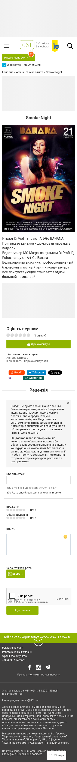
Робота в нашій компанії (17, 651)
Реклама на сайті (12, 647)
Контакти (34, 674)
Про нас (22, 674)
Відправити (22, 610)
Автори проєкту (50, 674)
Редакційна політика (29, 754)
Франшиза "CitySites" (15, 656)
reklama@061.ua (12, 693)
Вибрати (17, 573)
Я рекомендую (40, 344)
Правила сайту (45, 751)
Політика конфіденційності (18, 751)
